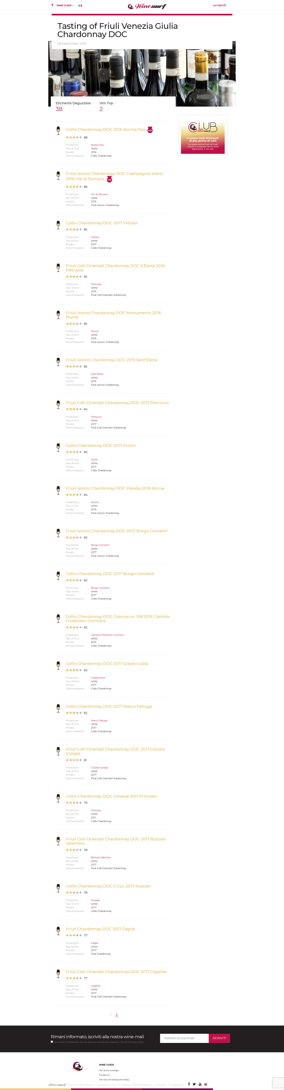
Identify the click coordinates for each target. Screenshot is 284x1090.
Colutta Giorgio (99, 767)
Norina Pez (97, 144)
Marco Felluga (99, 720)
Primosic (96, 810)
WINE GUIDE (64, 5)
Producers (104, 1074)
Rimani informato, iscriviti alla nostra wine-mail (97, 1036)
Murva (94, 331)
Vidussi (95, 237)
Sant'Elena (97, 374)
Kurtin (94, 459)
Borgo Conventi (100, 545)
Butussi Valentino (101, 857)
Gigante (95, 985)
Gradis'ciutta (98, 677)
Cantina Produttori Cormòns (107, 634)
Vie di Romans (99, 194)
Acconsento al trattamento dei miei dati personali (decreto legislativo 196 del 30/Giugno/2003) (99, 1042)
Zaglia (94, 943)
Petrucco (96, 416)
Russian (95, 900)
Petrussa (96, 284)
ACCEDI (218, 5)
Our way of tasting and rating (114, 1079)
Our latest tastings (109, 1070)
